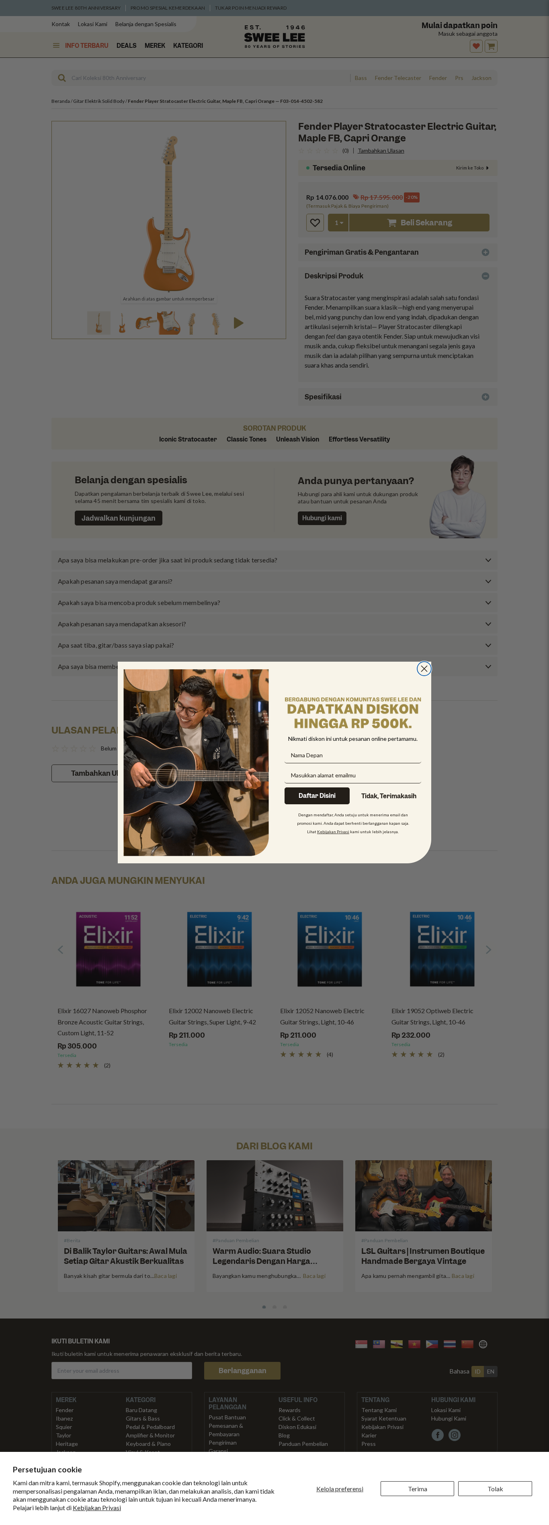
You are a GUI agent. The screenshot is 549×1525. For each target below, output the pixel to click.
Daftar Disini (317, 796)
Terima (417, 1488)
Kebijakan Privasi (97, 1507)
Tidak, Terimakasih (388, 796)
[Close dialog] (424, 669)
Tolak (495, 1488)
